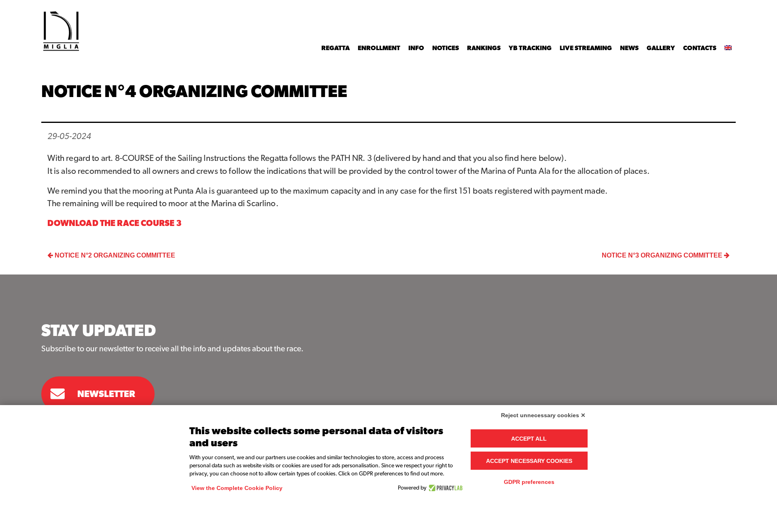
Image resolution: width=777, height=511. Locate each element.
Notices (445, 48)
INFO (416, 48)
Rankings (484, 48)
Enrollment (379, 48)
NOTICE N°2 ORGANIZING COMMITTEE (114, 255)
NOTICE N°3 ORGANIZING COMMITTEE (663, 255)
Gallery (661, 48)
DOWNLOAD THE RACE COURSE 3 (114, 223)
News (629, 48)
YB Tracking (530, 48)
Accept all (529, 438)
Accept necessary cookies (529, 461)
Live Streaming (586, 48)
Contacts (699, 48)
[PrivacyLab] (445, 488)
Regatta (335, 48)
